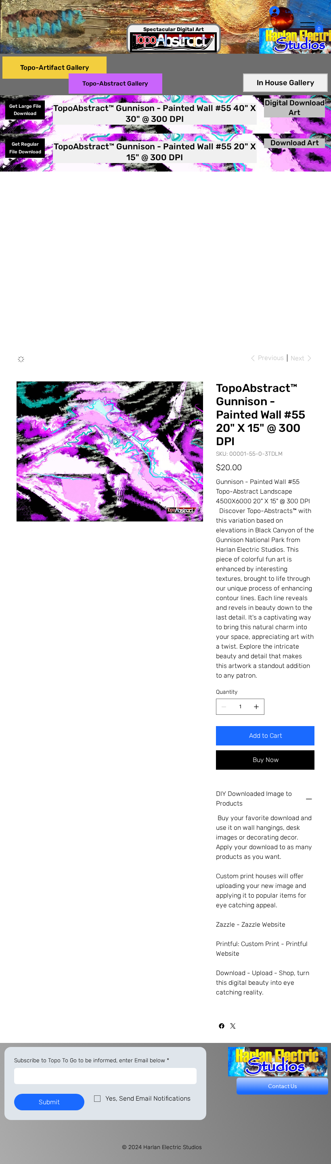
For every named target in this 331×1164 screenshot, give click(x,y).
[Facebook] (222, 1026)
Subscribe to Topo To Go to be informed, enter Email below (91, 1060)
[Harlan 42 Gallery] (21, 359)
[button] (319, 26)
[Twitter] (233, 1026)
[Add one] (256, 707)
